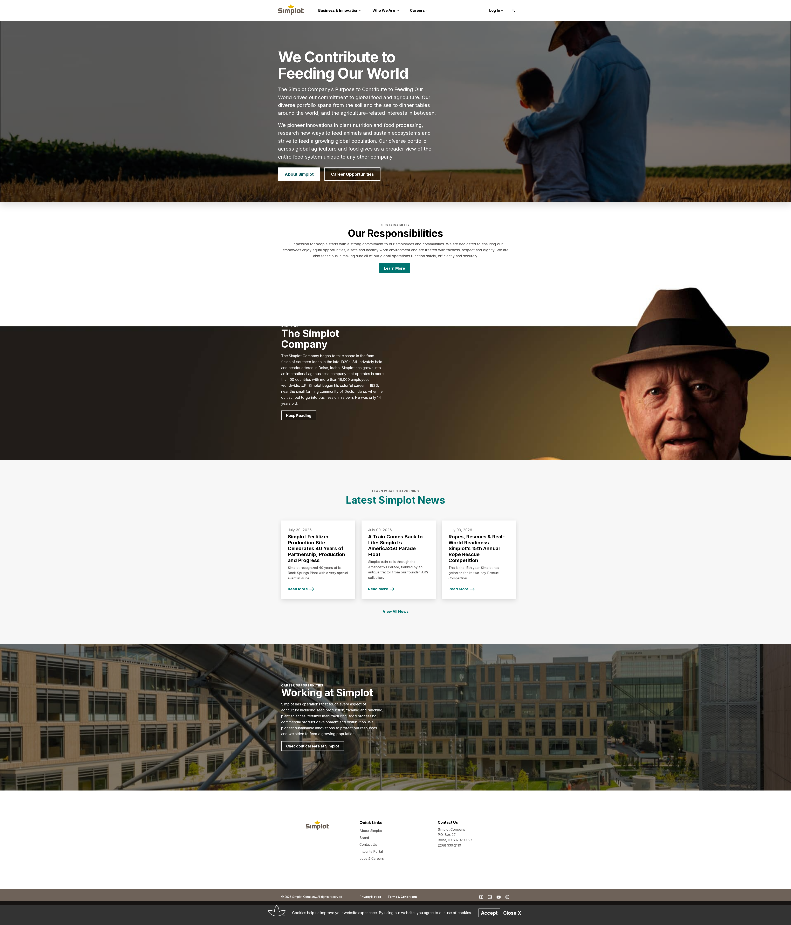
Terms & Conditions (402, 896)
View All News (395, 611)
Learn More (394, 268)
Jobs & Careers (371, 858)
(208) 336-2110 (449, 845)
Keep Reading (298, 415)
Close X (512, 913)
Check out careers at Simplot (312, 746)
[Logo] (291, 9)
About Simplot (299, 174)
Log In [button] (494, 10)
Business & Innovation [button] (338, 10)
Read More (298, 589)
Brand (364, 838)
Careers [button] (418, 10)
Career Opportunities (352, 174)
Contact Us (368, 844)
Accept (489, 913)
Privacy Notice (370, 896)
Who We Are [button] (384, 10)
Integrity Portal (371, 851)
